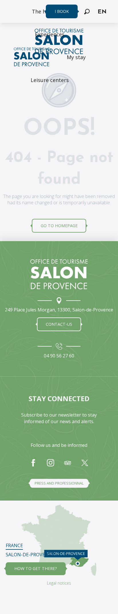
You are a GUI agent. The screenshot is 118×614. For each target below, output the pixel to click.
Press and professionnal (59, 483)
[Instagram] (50, 465)
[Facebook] (33, 465)
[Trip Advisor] (67, 465)
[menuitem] (49, 34)
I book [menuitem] (62, 11)
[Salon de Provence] (59, 274)
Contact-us (59, 324)
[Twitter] (85, 465)
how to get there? (35, 568)
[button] (87, 12)
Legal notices (59, 583)
